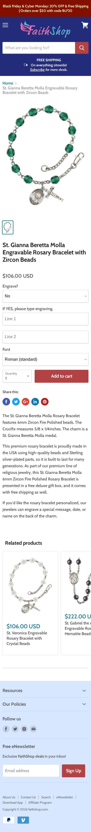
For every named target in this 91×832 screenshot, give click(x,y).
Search (46, 797)
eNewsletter (64, 797)
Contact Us (28, 797)
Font (6, 349)
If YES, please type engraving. (28, 309)
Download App (13, 802)
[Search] (81, 48)
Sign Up (73, 771)
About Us (9, 797)
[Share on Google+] (25, 401)
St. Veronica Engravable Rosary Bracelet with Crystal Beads (27, 638)
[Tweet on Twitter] (16, 401)
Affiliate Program (40, 802)
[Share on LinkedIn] (35, 401)
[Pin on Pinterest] (45, 401)
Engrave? (10, 286)
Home (8, 83)
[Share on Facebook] (6, 401)
